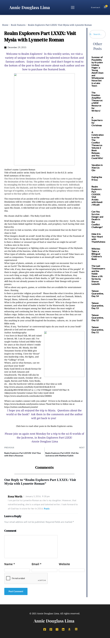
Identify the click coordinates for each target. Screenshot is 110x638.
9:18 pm (37, 496)
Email (36, 564)
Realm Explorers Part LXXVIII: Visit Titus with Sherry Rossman (22, 454)
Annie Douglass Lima (29, 7)
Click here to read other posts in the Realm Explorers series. (44, 426)
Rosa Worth (15, 496)
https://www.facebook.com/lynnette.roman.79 (26, 404)
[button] (72, 7)
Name (9, 564)
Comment (10, 530)
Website (64, 564)
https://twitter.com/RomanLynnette (20, 407)
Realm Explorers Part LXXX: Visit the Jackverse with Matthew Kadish (61, 454)
